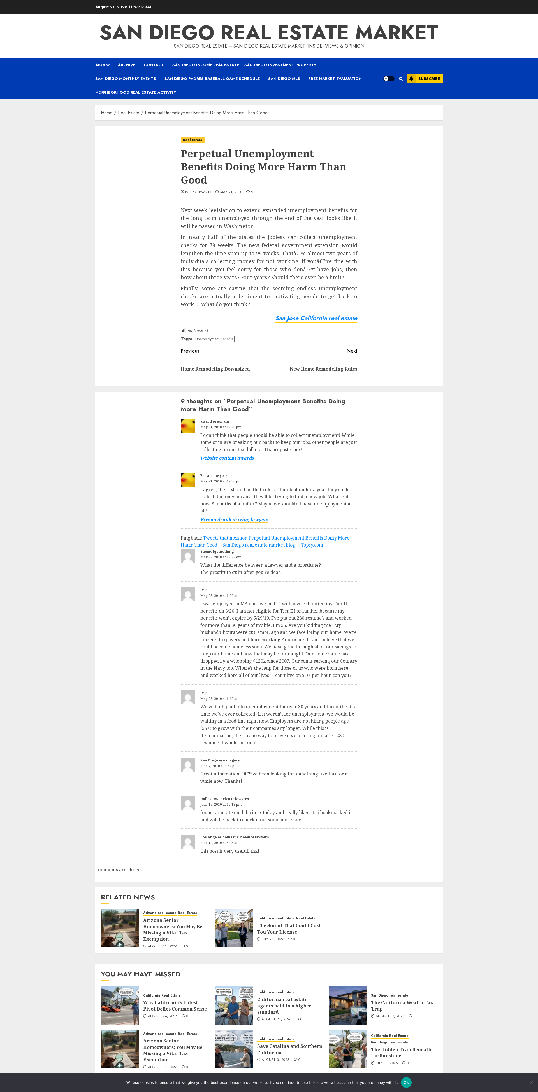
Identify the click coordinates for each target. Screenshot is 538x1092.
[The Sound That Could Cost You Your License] (234, 928)
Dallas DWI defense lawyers (224, 798)
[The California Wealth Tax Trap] (348, 1005)
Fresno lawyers (214, 475)
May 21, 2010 (231, 192)
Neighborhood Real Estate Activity (135, 92)
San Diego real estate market (269, 32)
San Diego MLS (284, 78)
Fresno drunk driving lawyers (234, 519)
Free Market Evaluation (335, 78)
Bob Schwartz (198, 192)
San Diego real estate (389, 995)
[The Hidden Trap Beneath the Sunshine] (348, 1049)
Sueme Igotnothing (217, 551)
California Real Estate (276, 918)
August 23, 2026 (276, 1019)
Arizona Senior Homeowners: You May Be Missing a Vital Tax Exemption (172, 929)
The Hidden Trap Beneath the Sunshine (401, 1052)
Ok (406, 1082)
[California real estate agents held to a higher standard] (234, 1005)
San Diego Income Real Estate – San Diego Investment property (244, 65)
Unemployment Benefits (214, 339)
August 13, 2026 (162, 947)
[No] (531, 1082)
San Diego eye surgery (220, 760)
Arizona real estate (160, 913)
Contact (154, 65)
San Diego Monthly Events (125, 78)
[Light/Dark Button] (389, 78)
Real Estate (192, 139)
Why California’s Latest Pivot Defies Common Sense (175, 1005)
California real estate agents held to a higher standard (284, 1005)
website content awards (227, 458)
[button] (400, 78)
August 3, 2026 (275, 1060)
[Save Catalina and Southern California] (234, 1049)
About (102, 65)
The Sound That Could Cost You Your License (289, 928)
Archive (126, 65)
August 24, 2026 (163, 1016)
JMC (203, 590)
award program (214, 421)
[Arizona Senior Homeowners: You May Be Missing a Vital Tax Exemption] (120, 928)
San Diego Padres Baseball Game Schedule (212, 78)
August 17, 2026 (390, 1016)
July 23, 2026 (273, 939)
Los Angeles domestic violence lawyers (234, 837)
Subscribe (429, 78)
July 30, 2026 (387, 1063)
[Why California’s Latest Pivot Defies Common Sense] (120, 1005)
